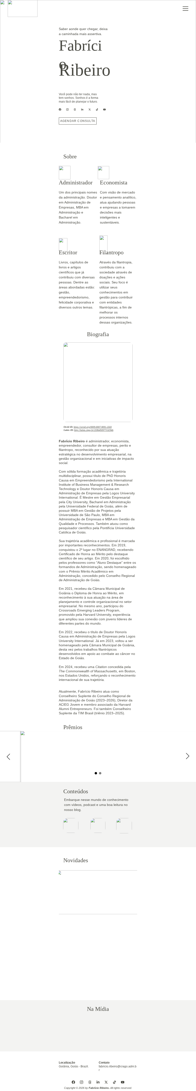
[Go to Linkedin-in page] (84, 109)
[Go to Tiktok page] (99, 109)
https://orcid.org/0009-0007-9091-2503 (93, 427)
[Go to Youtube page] (104, 109)
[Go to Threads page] (77, 109)
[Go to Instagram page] (69, 109)
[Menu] (185, 8)
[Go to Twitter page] (92, 109)
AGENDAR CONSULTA (77, 121)
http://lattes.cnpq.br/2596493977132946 (93, 430)
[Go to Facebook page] (62, 109)
